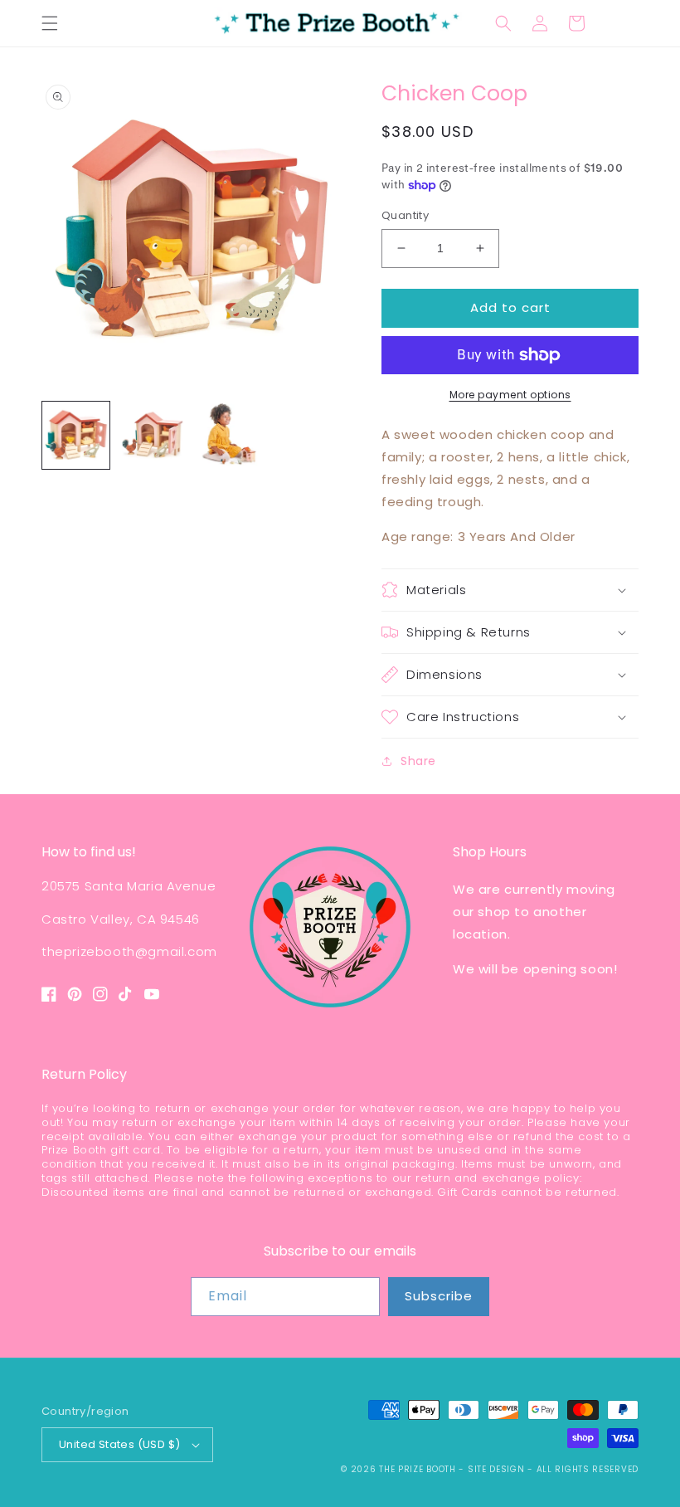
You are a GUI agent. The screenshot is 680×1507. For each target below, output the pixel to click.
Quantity (405, 215)
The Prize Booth (417, 1469)
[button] (50, 23)
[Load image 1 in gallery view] (75, 435)
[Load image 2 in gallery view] (153, 435)
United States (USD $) (119, 1444)
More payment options (510, 395)
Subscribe (439, 1296)
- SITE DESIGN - (497, 1469)
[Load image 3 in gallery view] (229, 435)
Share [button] (418, 761)
